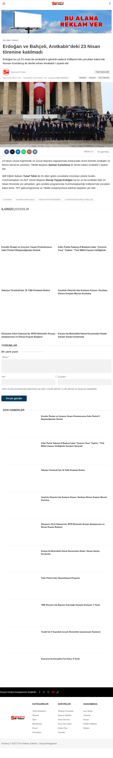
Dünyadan (9, 67)
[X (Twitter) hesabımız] (26, 753)
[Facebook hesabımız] (13, 753)
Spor (6, 28)
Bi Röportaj (10, 34)
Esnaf (7, 39)
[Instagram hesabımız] (39, 753)
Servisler (9, 73)
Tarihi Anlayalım (12, 50)
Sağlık (7, 56)
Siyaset (8, 45)
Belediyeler (10, 23)
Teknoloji (9, 62)
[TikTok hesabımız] (65, 753)
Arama (87, 13)
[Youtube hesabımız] (52, 753)
